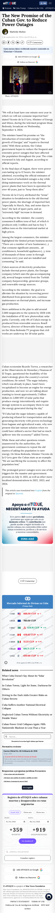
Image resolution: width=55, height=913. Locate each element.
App (44, 3)
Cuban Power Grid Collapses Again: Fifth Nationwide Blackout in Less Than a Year (24, 726)
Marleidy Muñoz (18, 31)
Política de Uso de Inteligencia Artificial (22, 905)
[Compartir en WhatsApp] (4, 42)
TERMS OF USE (38, 901)
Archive (27, 909)
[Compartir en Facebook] (8, 42)
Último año (28, 812)
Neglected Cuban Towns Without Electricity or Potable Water (27, 716)
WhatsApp (8, 51)
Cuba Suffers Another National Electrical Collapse (23, 706)
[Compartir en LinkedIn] (17, 42)
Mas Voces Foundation (35, 886)
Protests (8, 8)
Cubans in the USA (35, 8)
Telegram (18, 51)
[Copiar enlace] (22, 42)
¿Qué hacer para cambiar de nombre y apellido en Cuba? (20, 778)
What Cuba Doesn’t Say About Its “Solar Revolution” (23, 677)
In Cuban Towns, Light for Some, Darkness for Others (26, 687)
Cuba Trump (20, 8)
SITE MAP (45, 905)
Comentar (35, 42)
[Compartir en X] (13, 42)
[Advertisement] (27, 102)
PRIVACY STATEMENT (19, 901)
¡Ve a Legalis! (27, 787)
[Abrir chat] (48, 896)
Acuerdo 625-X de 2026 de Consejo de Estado (21, 757)
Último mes (40, 812)
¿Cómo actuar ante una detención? (14, 774)
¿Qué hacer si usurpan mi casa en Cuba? (16, 781)
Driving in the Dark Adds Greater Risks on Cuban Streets (24, 697)
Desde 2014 (15, 812)
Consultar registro (27, 858)
